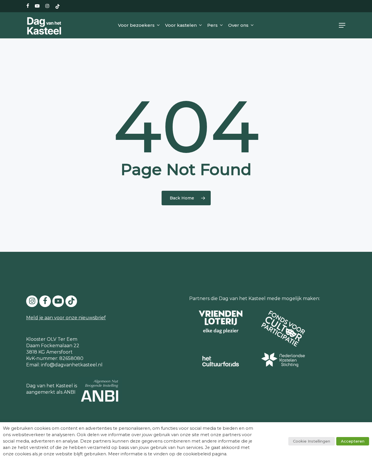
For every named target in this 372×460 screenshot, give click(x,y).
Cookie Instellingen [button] (311, 441)
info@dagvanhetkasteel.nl (72, 365)
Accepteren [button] (352, 441)
